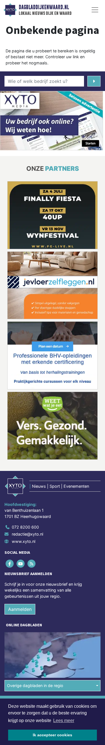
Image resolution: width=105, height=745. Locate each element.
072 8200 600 (25, 527)
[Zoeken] (94, 81)
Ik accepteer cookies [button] (52, 735)
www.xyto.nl (23, 541)
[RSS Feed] (31, 563)
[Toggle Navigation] (95, 10)
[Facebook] (9, 563)
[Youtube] (20, 563)
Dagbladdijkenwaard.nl (44, 7)
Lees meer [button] (63, 720)
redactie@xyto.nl (27, 534)
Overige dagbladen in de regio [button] (35, 685)
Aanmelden (20, 609)
